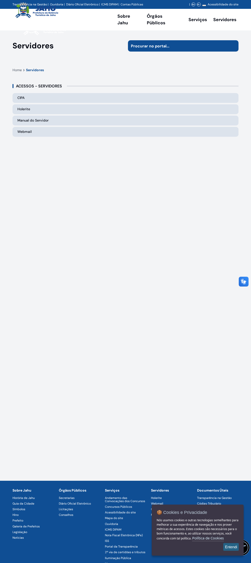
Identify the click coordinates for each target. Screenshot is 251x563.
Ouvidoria (111, 524)
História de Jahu (24, 498)
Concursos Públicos (118, 507)
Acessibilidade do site (223, 4)
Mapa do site (114, 518)
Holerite (156, 498)
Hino (16, 515)
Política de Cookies (208, 538)
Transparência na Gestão (214, 498)
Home (17, 70)
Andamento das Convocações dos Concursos (125, 499)
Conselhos (66, 515)
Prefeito (18, 520)
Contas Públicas (132, 4)
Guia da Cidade (23, 504)
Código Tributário (209, 504)
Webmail (157, 504)
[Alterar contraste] (204, 5)
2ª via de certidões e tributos (125, 552)
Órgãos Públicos (72, 490)
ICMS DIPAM (113, 530)
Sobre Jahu (123, 19)
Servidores (35, 70)
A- (198, 4)
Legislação (20, 532)
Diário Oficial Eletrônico (75, 504)
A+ (193, 4)
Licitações (66, 509)
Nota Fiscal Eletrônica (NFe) (124, 535)
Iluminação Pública (118, 558)
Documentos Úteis (212, 490)
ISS (107, 541)
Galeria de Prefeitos (26, 526)
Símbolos (19, 509)
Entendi (231, 547)
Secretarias (67, 498)
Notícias (18, 538)
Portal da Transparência (121, 547)
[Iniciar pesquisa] (232, 46)
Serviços (197, 20)
